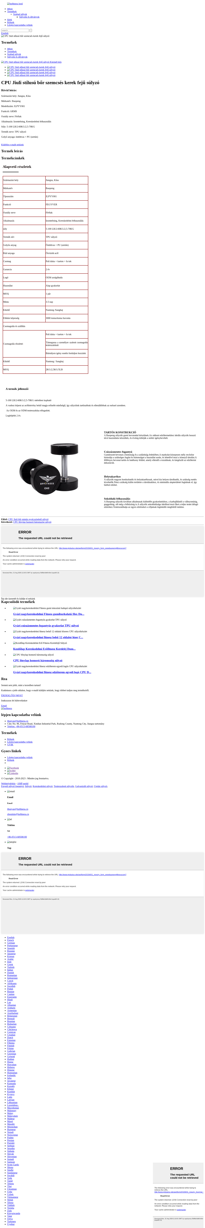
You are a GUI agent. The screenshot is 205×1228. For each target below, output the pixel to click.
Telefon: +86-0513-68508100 (21, 726)
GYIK (10, 744)
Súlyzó (28, 786)
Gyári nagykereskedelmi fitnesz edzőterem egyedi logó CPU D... (52, 672)
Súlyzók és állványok (29, 17)
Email (4, 705)
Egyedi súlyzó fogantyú (12, 786)
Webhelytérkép (8, 783)
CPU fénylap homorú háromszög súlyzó (32, 522)
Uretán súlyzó (100, 786)
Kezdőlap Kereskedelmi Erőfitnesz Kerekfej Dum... (44, 648)
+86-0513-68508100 (17, 837)
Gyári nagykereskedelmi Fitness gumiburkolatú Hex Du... (48, 614)
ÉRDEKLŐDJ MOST (12, 695)
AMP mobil (22, 783)
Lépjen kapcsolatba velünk (20, 25)
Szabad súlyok (20, 14)
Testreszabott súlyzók (64, 786)
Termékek (12, 11)
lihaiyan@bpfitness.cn (17, 721)
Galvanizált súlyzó (84, 786)
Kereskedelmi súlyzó (43, 786)
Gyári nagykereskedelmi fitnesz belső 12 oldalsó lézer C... (48, 637)
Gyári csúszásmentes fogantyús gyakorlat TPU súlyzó (46, 625)
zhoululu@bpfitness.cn (18, 814)
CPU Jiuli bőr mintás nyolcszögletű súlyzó (28, 519)
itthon (10, 9)
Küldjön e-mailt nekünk (12, 144)
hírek (9, 19)
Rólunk (10, 22)
